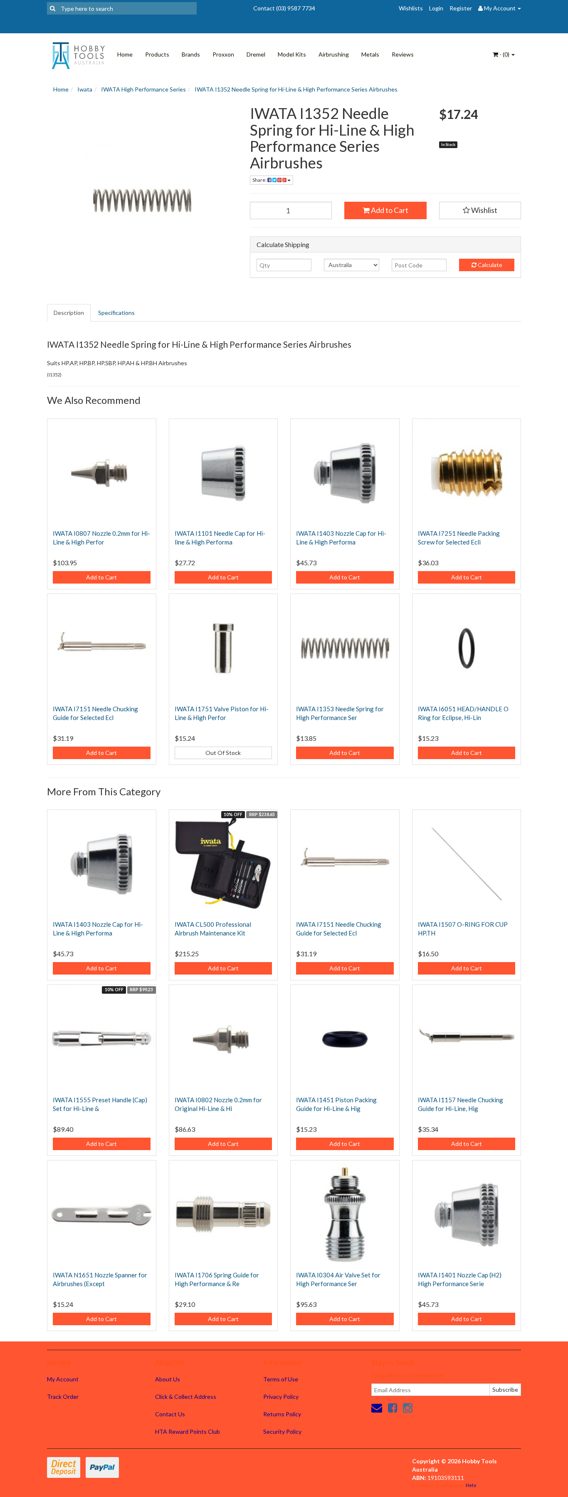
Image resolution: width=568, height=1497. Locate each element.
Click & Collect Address (185, 1396)
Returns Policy (282, 1414)
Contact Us (170, 1414)
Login (436, 8)
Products (157, 54)
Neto (471, 1485)
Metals (370, 54)
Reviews (403, 54)
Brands (191, 54)
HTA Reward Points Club (187, 1431)
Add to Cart (389, 210)
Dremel (256, 54)
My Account (63, 1379)
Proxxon (223, 54)
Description (69, 312)
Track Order (63, 1396)
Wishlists (411, 8)
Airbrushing (334, 54)
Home (125, 54)
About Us (167, 1379)
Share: (259, 180)
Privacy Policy (281, 1396)
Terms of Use (280, 1379)
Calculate (489, 264)
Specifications (116, 312)
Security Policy (282, 1431)
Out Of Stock (223, 752)
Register (460, 8)
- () (504, 54)
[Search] (52, 8)
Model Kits (292, 54)
